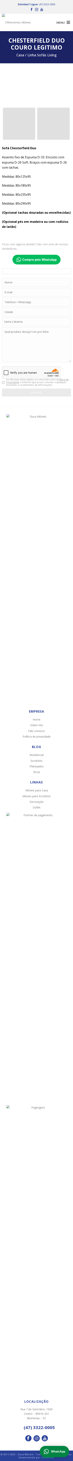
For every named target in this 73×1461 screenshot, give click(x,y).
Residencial (37, 755)
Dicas (36, 772)
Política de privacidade (37, 736)
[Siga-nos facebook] (28, 1438)
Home (36, 719)
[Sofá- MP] (19, 124)
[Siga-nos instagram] (36, 1438)
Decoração (37, 802)
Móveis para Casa (36, 790)
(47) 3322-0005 (47, 4)
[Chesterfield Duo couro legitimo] (36, 86)
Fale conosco (36, 731)
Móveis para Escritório (36, 796)
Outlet (36, 807)
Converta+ (48, 1457)
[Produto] (53, 124)
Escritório (36, 761)
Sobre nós (36, 725)
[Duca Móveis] (17, 22)
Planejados (37, 766)
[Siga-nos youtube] (45, 1438)
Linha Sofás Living (42, 55)
